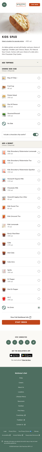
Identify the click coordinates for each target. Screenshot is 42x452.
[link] (21, 4)
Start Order (21, 322)
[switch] (35, 134)
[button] (4, 4)
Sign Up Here (26, 360)
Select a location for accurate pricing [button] (13, 41)
